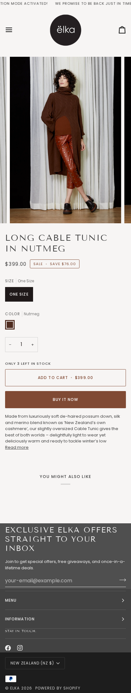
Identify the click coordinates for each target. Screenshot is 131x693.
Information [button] (20, 619)
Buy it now (66, 399)
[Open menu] (14, 29)
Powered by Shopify (57, 688)
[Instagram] (20, 648)
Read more (17, 447)
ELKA (15, 688)
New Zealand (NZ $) (32, 663)
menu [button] (11, 600)
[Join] (120, 580)
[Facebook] (8, 648)
